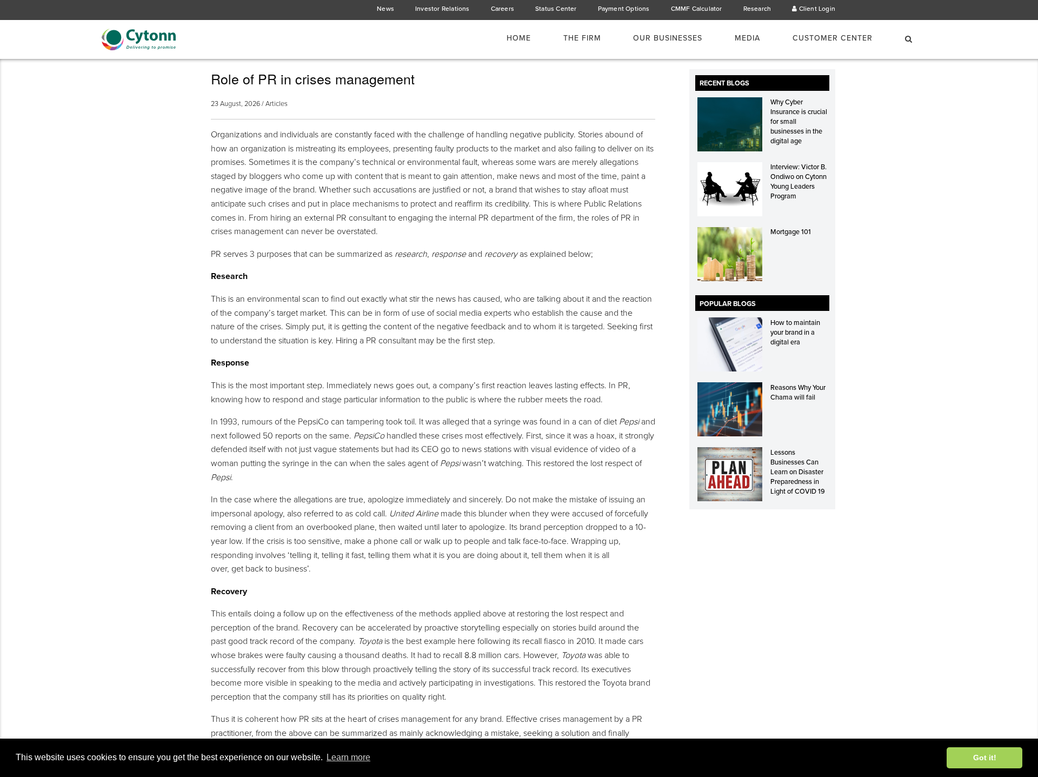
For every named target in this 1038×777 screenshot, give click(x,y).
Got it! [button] (984, 757)
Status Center (556, 8)
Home (519, 38)
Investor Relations (442, 8)
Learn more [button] (348, 757)
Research (757, 8)
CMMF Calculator (696, 8)
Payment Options (624, 8)
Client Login (816, 8)
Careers (502, 8)
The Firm (582, 38)
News (385, 8)
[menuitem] (525, 38)
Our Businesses (667, 38)
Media (747, 38)
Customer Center (833, 38)
